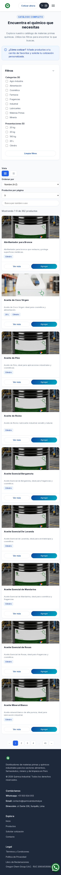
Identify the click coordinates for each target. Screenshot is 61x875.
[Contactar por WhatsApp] (55, 867)
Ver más (17, 266)
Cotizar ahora (28, 6)
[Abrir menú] (53, 6)
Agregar (44, 266)
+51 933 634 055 (26, 795)
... (39, 743)
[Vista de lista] (13, 173)
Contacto (10, 837)
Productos (11, 826)
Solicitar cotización (15, 831)
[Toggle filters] (53, 70)
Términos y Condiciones (17, 851)
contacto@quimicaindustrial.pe (27, 801)
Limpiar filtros (30, 153)
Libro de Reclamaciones (17, 862)
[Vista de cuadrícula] (5, 173)
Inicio (8, 821)
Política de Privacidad (16, 857)
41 (45, 743)
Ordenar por (8, 179)
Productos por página (13, 190)
